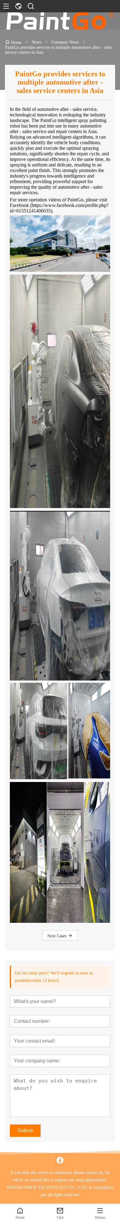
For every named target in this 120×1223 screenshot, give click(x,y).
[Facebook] (60, 1160)
